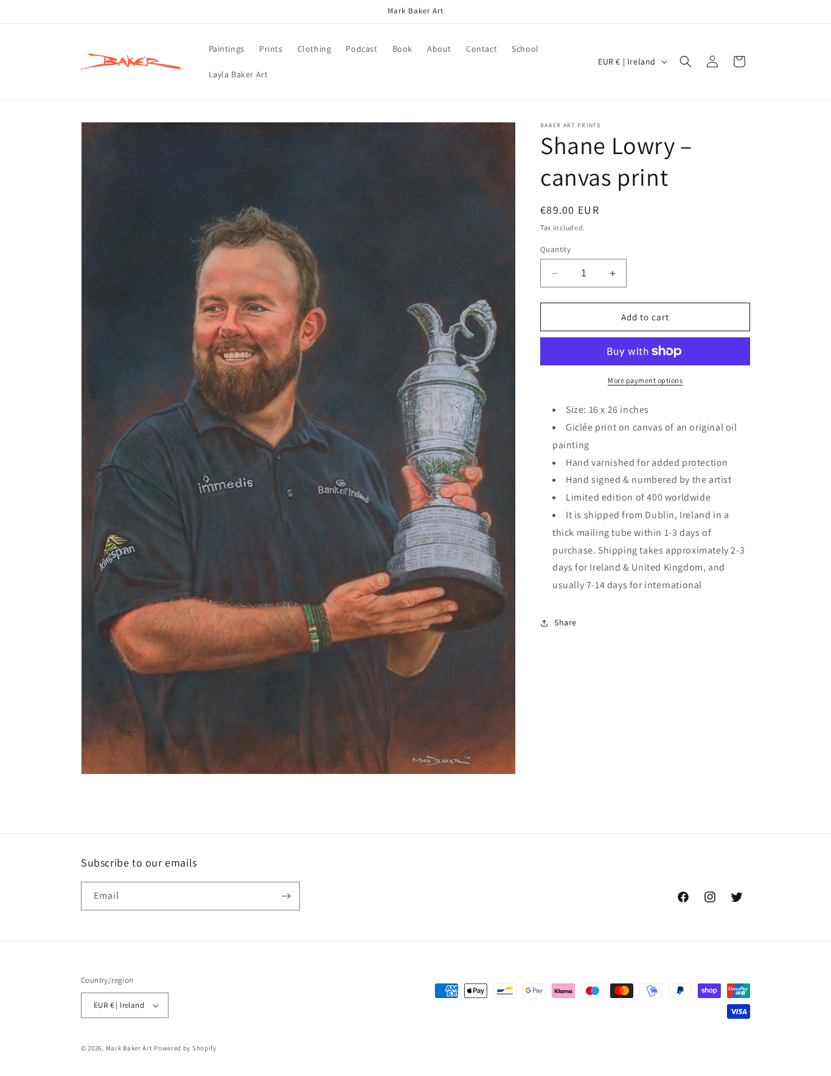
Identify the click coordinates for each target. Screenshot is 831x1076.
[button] (685, 61)
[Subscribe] (286, 896)
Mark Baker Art (129, 1048)
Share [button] (565, 622)
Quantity (555, 249)
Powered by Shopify (185, 1048)
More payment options (645, 380)
